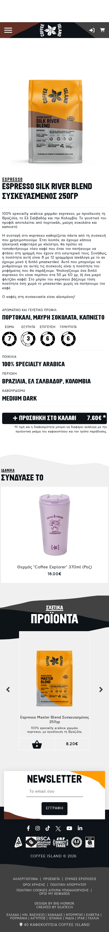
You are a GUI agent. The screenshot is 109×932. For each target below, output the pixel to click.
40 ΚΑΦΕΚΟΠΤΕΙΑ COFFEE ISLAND (56, 925)
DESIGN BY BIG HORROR (54, 903)
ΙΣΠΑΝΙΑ (55, 918)
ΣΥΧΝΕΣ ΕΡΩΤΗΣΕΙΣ (80, 879)
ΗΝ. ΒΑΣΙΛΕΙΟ (33, 915)
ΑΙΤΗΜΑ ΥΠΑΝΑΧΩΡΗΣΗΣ (68, 890)
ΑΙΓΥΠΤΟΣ (38, 918)
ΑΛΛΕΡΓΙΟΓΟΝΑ (25, 879)
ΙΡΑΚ (81, 918)
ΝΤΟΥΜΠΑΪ (74, 915)
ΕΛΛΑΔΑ (12, 915)
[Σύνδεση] (91, 30)
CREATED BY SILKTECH (54, 907)
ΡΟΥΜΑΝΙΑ (18, 918)
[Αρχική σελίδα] (50, 30)
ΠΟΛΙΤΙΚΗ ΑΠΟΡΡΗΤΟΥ (68, 885)
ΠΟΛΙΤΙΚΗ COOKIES (31, 890)
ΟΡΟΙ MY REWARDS (54, 894)
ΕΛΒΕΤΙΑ (92, 915)
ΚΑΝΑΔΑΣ (55, 915)
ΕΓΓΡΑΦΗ (54, 808)
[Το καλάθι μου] (102, 30)
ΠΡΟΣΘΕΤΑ (51, 879)
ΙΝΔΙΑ (69, 918)
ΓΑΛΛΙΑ (93, 918)
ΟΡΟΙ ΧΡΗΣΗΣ (34, 885)
